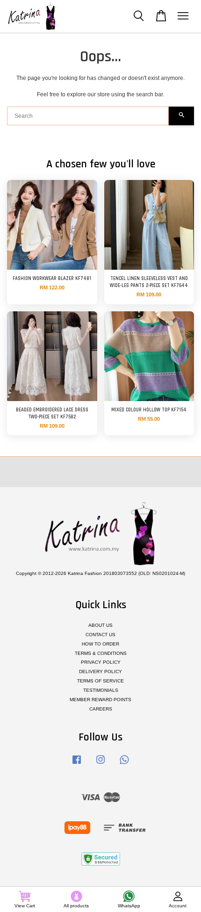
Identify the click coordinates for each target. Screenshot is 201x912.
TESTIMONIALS (100, 690)
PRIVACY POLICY (101, 662)
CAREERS (100, 708)
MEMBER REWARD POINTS (100, 699)
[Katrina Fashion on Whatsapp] (124, 764)
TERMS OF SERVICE (100, 680)
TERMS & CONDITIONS (101, 653)
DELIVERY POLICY (100, 671)
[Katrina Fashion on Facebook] (76, 764)
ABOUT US (100, 625)
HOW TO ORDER (100, 643)
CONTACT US (100, 634)
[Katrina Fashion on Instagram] (100, 764)
